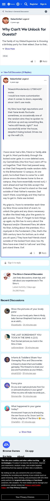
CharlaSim (15, 422)
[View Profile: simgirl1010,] (7, 359)
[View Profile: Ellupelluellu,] (7, 311)
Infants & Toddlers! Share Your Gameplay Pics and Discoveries (26, 359)
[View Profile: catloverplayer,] (7, 337)
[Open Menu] (46, 11)
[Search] (26, 4)
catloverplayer (17, 347)
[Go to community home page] (11, 4)
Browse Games (11, 450)
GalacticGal (16, 19)
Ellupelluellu (16, 325)
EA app (29, 450)
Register (34, 4)
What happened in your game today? (26, 408)
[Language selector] (19, 4)
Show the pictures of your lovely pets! (27, 310)
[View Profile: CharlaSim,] (7, 408)
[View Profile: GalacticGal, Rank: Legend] (5, 20)
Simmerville (16, 396)
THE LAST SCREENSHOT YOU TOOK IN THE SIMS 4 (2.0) (26, 336)
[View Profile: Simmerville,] (7, 385)
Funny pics (16, 383)
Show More (10, 49)
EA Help (7, 456)
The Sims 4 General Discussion (17, 11)
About (20, 456)
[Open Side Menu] (4, 4)
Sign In (43, 4)
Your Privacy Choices (25, 497)
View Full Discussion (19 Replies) (17, 72)
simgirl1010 (16, 373)
